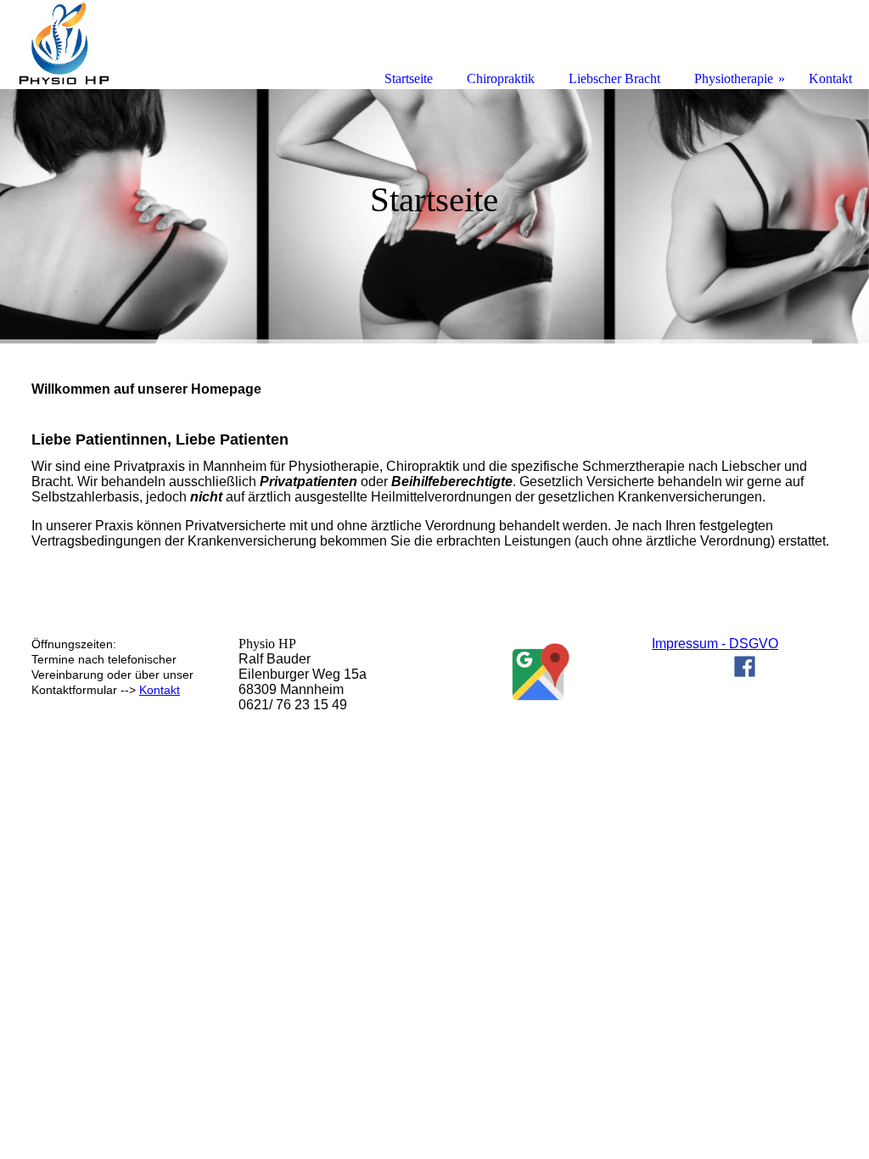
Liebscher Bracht (614, 78)
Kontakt (159, 690)
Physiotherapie (733, 78)
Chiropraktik (501, 78)
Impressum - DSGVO (715, 643)
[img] (434, 216)
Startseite (408, 78)
